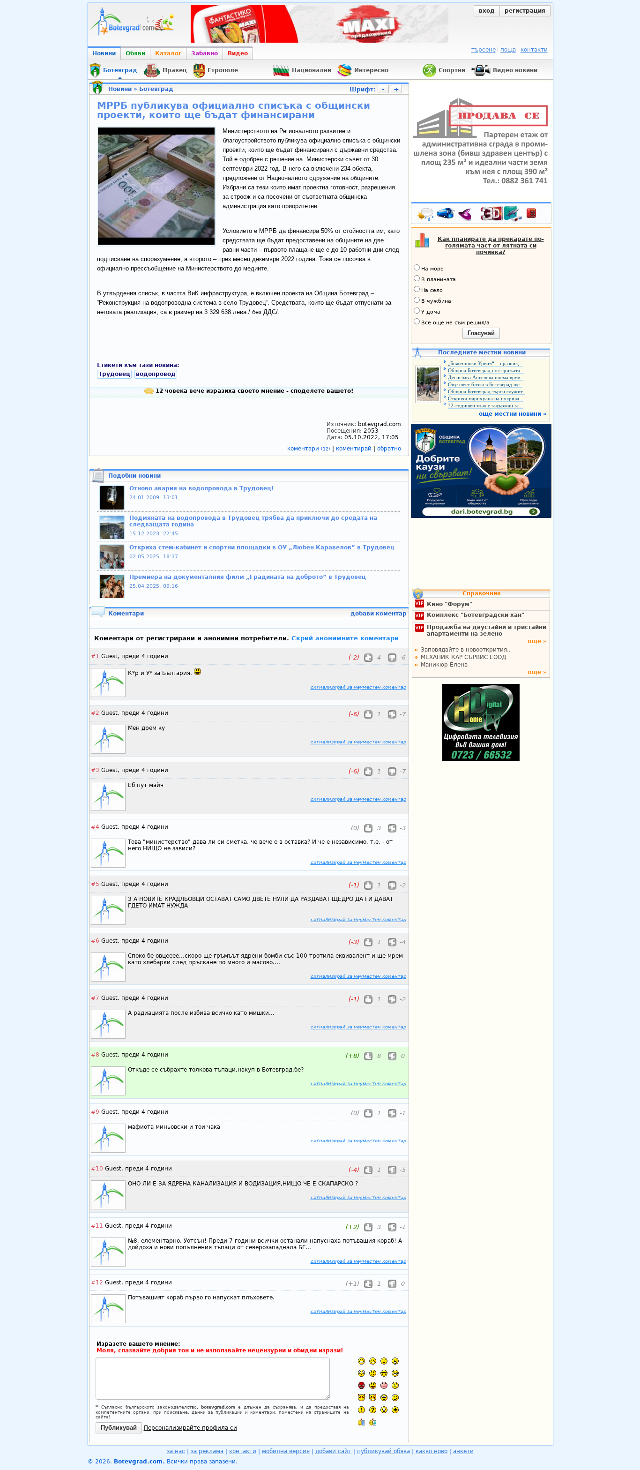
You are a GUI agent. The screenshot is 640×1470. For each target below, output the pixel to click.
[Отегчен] (383, 1385)
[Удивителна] (361, 1409)
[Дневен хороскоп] (467, 215)
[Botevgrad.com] (361, 1421)
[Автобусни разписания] (446, 215)
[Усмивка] (372, 1361)
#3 (95, 770)
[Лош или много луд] (361, 1397)
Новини (104, 53)
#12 (97, 1282)
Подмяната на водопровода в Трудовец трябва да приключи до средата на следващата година (253, 521)
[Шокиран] (361, 1373)
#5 (95, 884)
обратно (389, 448)
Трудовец (114, 374)
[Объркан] (372, 1373)
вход (487, 11)
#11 (97, 1225)
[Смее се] (395, 1373)
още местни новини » (513, 414)
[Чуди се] (383, 1397)
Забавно (204, 53)
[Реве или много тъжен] (395, 1385)
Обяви (135, 53)
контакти (534, 49)
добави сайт (333, 1451)
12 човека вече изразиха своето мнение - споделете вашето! (253, 391)
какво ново (431, 1451)
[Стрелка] (395, 1409)
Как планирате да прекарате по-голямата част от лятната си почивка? (491, 245)
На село (432, 290)
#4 (95, 827)
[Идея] (383, 1409)
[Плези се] (372, 1385)
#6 (95, 941)
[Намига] (395, 1397)
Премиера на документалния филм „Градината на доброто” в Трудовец (247, 577)
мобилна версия (286, 1451)
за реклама (207, 1451)
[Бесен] (361, 1385)
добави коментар (378, 613)
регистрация (525, 11)
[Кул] (383, 1373)
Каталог (168, 53)
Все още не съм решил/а (455, 323)
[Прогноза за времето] (426, 215)
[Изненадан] (395, 1361)
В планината (438, 280)
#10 (97, 1168)
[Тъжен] (383, 1361)
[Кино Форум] (501, 214)
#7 (95, 998)
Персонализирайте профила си (190, 1428)
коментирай (354, 448)
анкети (463, 1451)
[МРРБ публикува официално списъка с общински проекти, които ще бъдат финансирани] (156, 243)
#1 (95, 656)
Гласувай (481, 333)
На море (432, 269)
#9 (95, 1112)
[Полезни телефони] (536, 215)
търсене (483, 49)
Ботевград (156, 89)
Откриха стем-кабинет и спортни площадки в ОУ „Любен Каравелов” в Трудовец (261, 547)
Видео (238, 53)
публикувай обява (383, 1451)
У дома (430, 312)
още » (537, 641)
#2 (95, 713)
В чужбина (436, 301)
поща (508, 49)
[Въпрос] (372, 1409)
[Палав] (372, 1397)
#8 (95, 1054)
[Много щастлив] (361, 1361)
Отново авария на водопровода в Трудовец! (201, 488)
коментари (308, 448)
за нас (176, 1451)
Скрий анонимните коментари (345, 638)
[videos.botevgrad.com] (372, 1421)
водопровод (156, 374)
